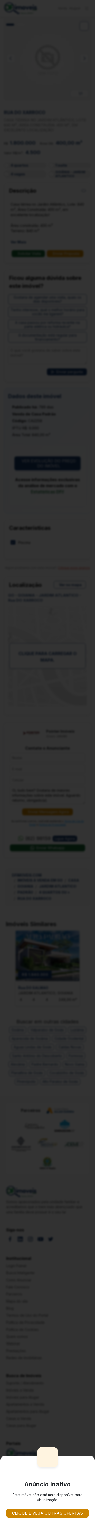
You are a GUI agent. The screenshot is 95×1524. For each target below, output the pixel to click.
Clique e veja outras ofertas (47, 1513)
